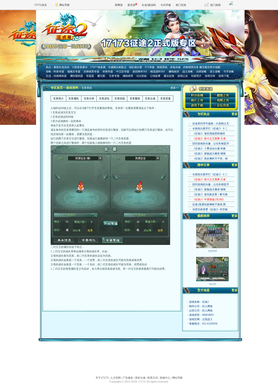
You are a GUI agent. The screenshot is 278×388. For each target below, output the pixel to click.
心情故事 (155, 75)
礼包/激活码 (149, 5)
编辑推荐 (128, 75)
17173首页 (40, 5)
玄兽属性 (73, 98)
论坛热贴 (141, 75)
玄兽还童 (165, 98)
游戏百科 (210, 75)
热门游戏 (215, 5)
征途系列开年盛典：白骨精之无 (210, 123)
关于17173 (102, 377)
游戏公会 (182, 75)
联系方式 (152, 377)
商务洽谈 (140, 377)
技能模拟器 (60, 75)
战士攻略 (187, 71)
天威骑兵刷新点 (117, 67)
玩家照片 (196, 75)
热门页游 (181, 5)
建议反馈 (169, 75)
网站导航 (64, 5)
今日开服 (166, 5)
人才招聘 (115, 377)
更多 (235, 114)
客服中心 (165, 377)
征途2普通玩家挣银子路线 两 (209, 204)
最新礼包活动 (61, 67)
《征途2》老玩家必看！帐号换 (210, 194)
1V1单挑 (149, 67)
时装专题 (59, 71)
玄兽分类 (89, 98)
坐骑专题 (108, 71)
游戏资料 (72, 87)
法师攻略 (201, 71)
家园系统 (162, 67)
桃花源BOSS (157, 71)
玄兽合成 (150, 98)
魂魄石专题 (73, 71)
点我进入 (207, 319)
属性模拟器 (76, 75)
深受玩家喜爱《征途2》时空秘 (210, 209)
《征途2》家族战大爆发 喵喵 (209, 153)
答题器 (90, 75)
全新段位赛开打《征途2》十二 (210, 128)
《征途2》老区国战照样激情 (208, 133)
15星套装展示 (80, 67)
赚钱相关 (173, 71)
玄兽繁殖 (135, 98)
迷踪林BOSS (139, 71)
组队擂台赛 (135, 67)
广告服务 (128, 377)
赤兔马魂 (175, 67)
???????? (212, 251)
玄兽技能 (119, 98)
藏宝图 (101, 75)
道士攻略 (215, 71)
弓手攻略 (228, 71)
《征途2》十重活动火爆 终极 (209, 148)
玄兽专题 (114, 75)
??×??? (212, 284)
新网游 (119, 5)
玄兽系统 (86, 87)
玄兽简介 (58, 98)
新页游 (131, 5)
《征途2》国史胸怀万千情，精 (210, 158)
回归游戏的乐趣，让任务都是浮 (210, 143)
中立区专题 (122, 71)
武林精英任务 (191, 67)
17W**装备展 (98, 67)
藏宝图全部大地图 (209, 67)
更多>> (174, 87)
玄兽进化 (104, 98)
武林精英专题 (91, 71)
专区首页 (57, 87)
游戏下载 (223, 75)
